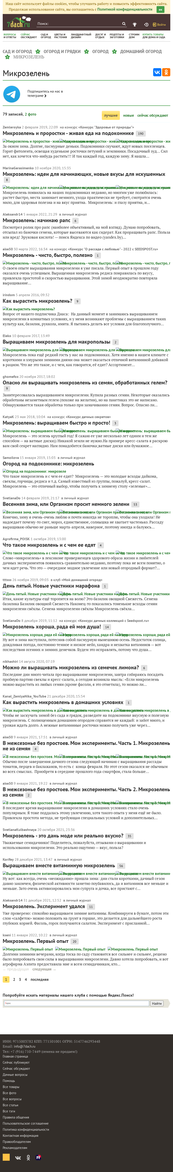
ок (160, 9)
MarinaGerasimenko (18, 168)
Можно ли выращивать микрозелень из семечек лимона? (71, 667)
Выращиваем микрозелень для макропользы (56, 341)
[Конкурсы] (135, 25)
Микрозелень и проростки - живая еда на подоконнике (68, 133)
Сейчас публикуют (16, 1062)
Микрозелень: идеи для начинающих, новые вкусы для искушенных (84, 173)
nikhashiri (10, 661)
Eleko (7, 335)
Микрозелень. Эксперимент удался (44, 906)
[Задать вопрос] (147, 25)
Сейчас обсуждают (16, 1068)
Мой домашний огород (82, 579)
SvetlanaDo (11, 498)
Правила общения (16, 1117)
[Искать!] (124, 23)
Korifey (8, 859)
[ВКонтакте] (157, 72)
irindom (9, 295)
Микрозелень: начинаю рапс (36, 220)
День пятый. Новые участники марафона (51, 585)
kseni (7, 935)
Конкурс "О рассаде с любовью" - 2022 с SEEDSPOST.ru (113, 249)
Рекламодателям (15, 1148)
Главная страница (15, 1056)
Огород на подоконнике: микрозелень (48, 463)
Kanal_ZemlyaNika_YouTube (24, 696)
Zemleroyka (12, 127)
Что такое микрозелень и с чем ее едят (49, 544)
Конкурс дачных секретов (88, 416)
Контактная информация (20, 1135)
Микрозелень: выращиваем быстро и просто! (56, 422)
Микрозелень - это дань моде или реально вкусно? (63, 835)
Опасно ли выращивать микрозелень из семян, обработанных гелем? (85, 382)
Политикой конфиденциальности (124, 9)
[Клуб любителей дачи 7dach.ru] (19, 21)
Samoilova (11, 457)
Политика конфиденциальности (26, 1129)
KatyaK (8, 416)
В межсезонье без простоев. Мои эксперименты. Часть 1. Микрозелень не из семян (86, 745)
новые (128, 115)
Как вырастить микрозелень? (37, 300)
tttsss (7, 579)
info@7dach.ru (24, 1046)
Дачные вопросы (15, 1074)
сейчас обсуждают (152, 115)
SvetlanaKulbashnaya (19, 829)
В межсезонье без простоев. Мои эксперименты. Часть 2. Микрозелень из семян (86, 792)
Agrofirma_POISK (16, 539)
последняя (40, 979)
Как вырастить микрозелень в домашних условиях (63, 702)
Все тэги (9, 1111)
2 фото (30, 114)
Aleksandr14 (13, 214)
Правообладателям (17, 1141)
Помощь (9, 1081)
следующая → (44, 969)
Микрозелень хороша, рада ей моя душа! (52, 626)
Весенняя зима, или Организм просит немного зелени (66, 503)
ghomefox (10, 376)
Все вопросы (12, 1099)
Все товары (11, 1087)
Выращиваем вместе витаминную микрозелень (59, 865)
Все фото (9, 1093)
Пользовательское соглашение (26, 1123)
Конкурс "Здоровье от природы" (106, 127)
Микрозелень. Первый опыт (35, 940)
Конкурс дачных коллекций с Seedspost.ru (113, 620)
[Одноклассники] (166, 72)
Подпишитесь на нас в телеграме (45, 93)
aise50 (8, 249)
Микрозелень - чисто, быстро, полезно (48, 254)
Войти (161, 25)
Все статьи (10, 1105)
